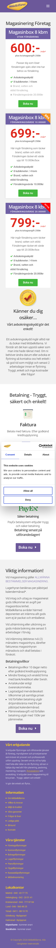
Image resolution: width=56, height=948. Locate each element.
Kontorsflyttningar (17, 850)
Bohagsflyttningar (16, 854)
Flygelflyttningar (15, 868)
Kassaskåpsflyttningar (19, 873)
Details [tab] (28, 454)
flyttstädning (33, 771)
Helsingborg (11, 897)
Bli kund (11, 825)
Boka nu (28, 103)
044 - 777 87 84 (26, 902)
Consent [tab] (10, 454)
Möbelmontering (16, 877)
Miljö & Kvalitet (15, 807)
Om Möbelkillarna (16, 798)
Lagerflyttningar (15, 859)
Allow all (28, 490)
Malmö (9, 893)
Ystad (8, 911)
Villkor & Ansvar (15, 802)
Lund (8, 906)
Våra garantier (15, 812)
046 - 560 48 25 (19, 906)
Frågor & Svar (14, 816)
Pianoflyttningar (15, 863)
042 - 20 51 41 (26, 897)
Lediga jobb (13, 821)
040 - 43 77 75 (21, 893)
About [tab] (45, 454)
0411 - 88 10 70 (20, 911)
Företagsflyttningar (17, 845)
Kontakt (12, 830)
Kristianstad (11, 902)
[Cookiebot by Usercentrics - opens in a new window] (39, 446)
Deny (28, 499)
